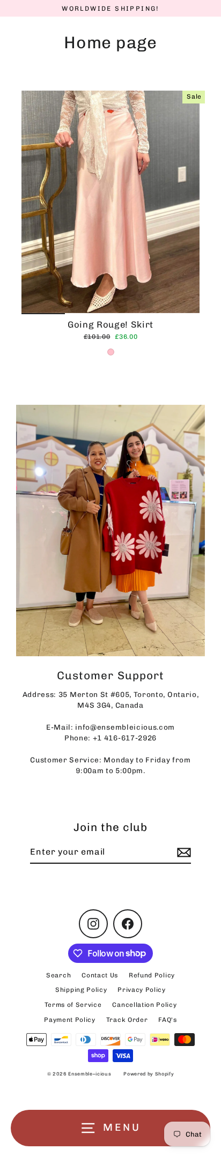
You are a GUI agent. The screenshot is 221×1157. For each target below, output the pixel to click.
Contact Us (100, 975)
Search (58, 975)
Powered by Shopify (148, 1074)
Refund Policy (152, 975)
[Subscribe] (182, 852)
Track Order (127, 1020)
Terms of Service (73, 1004)
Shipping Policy (81, 989)
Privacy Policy (141, 989)
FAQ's (167, 1020)
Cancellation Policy (144, 1004)
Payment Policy (69, 1020)
